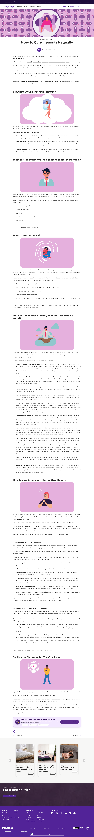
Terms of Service (61, 828)
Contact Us (5, 812)
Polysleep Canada (8, 831)
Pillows (25, 6)
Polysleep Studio (30, 819)
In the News (17, 819)
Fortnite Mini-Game (30, 821)
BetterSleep (45, 459)
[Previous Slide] (10, 760)
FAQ (3, 814)
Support (72, 6)
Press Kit (28, 815)
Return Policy (32, 828)
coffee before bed (52, 368)
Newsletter (28, 814)
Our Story (16, 812)
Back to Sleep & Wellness (47, 39)
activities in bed (36, 415)
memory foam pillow (41, 434)
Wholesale (28, 817)
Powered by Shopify (24, 831)
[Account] (85, 6)
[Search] (81, 6)
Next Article (76, 735)
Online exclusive (9, 2)
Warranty (4, 815)
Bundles (39, 6)
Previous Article (19, 735)
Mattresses (19, 6)
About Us (65, 6)
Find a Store (40, 821)
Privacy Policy (46, 828)
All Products (40, 812)
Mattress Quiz (40, 819)
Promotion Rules (6, 819)
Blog (27, 812)
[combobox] (38, 834)
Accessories (32, 6)
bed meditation (60, 457)
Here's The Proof (9, 796)
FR (78, 6)
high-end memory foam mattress (59, 298)
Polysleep (48, 49)
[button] (88, 6)
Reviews (16, 814)
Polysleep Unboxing (7, 817)
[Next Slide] (84, 760)
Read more (30, 773)
